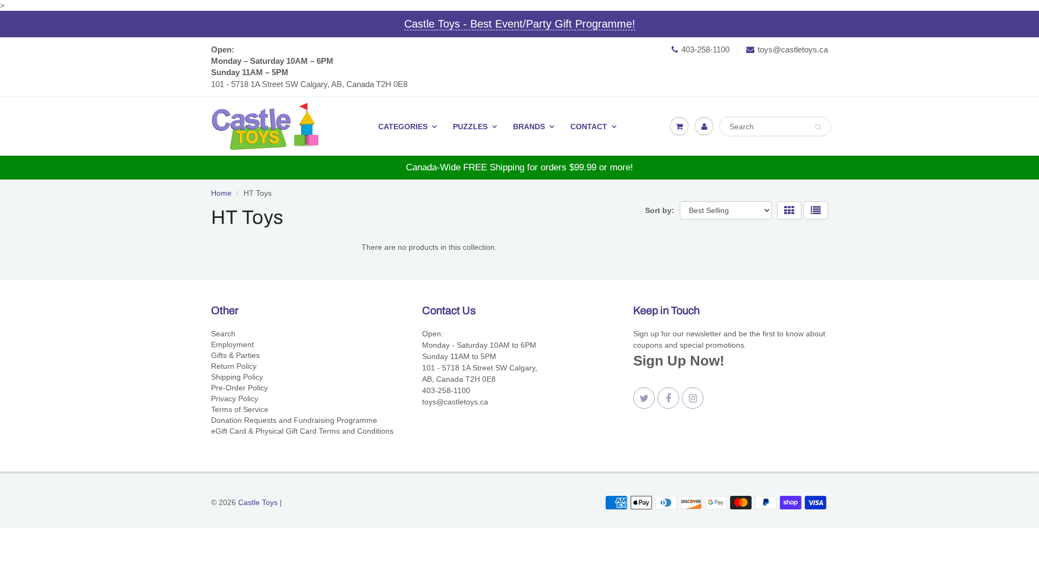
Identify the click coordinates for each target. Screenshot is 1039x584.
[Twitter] (644, 398)
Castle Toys (258, 502)
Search (223, 333)
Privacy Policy (234, 398)
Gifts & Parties (235, 355)
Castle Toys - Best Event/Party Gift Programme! (519, 24)
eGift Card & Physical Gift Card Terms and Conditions (302, 431)
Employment (232, 344)
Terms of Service (239, 409)
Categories (403, 126)
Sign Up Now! (679, 361)
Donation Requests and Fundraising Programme (294, 420)
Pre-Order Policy (239, 387)
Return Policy (234, 366)
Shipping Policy (237, 377)
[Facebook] (668, 398)
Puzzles (470, 126)
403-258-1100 (705, 49)
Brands (529, 126)
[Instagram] (692, 398)
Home (221, 193)
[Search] (817, 127)
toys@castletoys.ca (793, 49)
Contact (588, 126)
